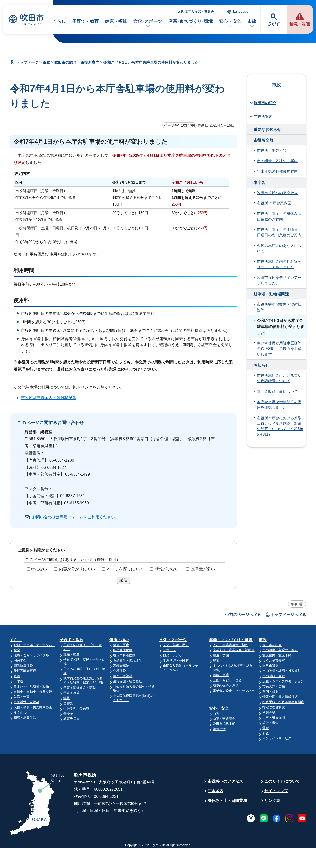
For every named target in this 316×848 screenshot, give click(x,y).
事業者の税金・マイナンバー (234, 690)
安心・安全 (230, 21)
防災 (216, 713)
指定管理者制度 (273, 707)
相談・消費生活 (25, 717)
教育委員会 (71, 719)
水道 (17, 676)
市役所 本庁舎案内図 (274, 203)
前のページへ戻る (245, 614)
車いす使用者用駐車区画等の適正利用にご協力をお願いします (279, 348)
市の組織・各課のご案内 (277, 161)
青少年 (68, 713)
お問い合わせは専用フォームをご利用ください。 (75, 517)
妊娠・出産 (71, 654)
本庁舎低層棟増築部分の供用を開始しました (279, 404)
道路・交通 (221, 675)
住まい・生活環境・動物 (31, 686)
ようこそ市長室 (273, 660)
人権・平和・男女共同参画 (33, 707)
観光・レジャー (174, 655)
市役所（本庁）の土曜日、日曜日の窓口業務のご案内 (279, 232)
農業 (216, 660)
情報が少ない (167, 569)
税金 (17, 650)
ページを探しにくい (125, 569)
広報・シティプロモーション (283, 681)
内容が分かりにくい (77, 569)
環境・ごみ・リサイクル (31, 655)
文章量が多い (203, 569)
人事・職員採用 (273, 717)
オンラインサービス (276, 738)
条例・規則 (270, 691)
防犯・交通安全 (224, 718)
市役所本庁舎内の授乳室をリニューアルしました (279, 264)
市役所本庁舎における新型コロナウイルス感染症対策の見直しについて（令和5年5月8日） (280, 426)
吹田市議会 (270, 666)
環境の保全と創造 (225, 685)
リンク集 (272, 800)
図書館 (68, 703)
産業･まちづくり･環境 (190, 21)
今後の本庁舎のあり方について (279, 248)
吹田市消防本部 (224, 724)
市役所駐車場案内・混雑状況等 (48, 398)
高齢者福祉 (121, 666)
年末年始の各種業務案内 (277, 171)
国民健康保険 (23, 666)
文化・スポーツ (173, 640)
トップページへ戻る (288, 614)
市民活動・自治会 (26, 702)
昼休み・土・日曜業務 (227, 800)
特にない (39, 569)
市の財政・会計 (273, 676)
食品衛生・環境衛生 (127, 660)
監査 (265, 733)
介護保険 (119, 671)
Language (240, 11)
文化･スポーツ (147, 21)
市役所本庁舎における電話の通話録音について (279, 378)
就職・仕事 (22, 697)
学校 (66, 698)
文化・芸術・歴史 (176, 645)
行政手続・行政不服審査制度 (283, 702)
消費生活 (219, 729)
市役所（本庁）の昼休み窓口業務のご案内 (279, 216)
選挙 (265, 728)
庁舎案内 (215, 791)
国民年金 (20, 660)
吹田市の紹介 (65, 62)
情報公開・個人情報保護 (280, 697)
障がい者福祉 (122, 676)
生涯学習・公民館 (76, 708)
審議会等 (268, 712)
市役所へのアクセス (225, 781)
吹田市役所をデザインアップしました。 (279, 280)
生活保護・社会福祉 (127, 681)
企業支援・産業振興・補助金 (234, 650)
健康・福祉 (116, 21)
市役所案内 (90, 62)
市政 (251, 21)
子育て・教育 (85, 21)
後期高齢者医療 (25, 671)
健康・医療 (121, 645)
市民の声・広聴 (273, 686)
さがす (273, 24)
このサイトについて (282, 781)
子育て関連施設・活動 (79, 688)
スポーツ (169, 650)
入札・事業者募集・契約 (230, 645)
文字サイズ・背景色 (199, 11)
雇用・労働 (221, 655)
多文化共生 (22, 712)
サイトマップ (276, 791)
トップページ (27, 62)
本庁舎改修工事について (277, 392)
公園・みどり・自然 (227, 680)
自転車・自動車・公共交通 (33, 691)
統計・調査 (270, 723)
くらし (59, 21)
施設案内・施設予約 (276, 655)
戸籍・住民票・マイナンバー (34, 645)
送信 (123, 580)
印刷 (294, 604)
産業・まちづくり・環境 (231, 640)
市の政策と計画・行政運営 (281, 671)
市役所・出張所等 (272, 151)
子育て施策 (71, 693)
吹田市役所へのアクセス (277, 193)
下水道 (18, 681)
